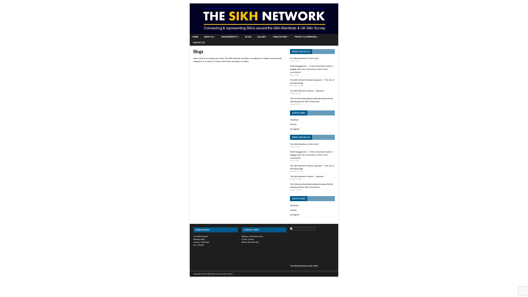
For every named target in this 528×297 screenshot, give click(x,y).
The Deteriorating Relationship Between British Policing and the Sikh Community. (311, 100)
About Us (209, 36)
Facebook (294, 119)
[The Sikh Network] (264, 32)
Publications (280, 36)
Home (195, 36)
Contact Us (199, 42)
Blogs (248, 36)
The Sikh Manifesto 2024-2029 (304, 58)
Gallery (261, 36)
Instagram (294, 128)
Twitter (293, 124)
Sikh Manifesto (229, 36)
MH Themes (228, 274)
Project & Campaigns (306, 36)
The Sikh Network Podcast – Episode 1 (307, 90)
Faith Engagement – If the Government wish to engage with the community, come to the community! (311, 69)
